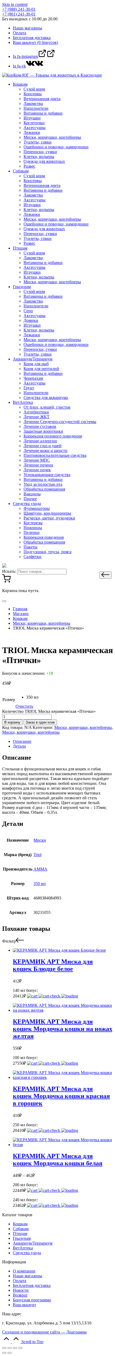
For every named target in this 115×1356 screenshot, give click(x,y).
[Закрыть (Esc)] (4, 1348)
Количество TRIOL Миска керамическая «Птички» (49, 711)
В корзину (12, 722)
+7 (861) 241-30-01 (19, 14)
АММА (40, 869)
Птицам (20, 1233)
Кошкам (20, 1224)
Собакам (21, 1228)
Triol (37, 854)
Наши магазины (27, 1276)
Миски (39, 840)
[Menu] (4, 601)
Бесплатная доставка (32, 1285)
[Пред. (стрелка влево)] (4, 1353)
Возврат (20, 1295)
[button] (105, 575)
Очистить (24, 706)
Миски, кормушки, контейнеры (83, 727)
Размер (8, 699)
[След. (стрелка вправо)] (9, 1353)
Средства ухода (27, 1252)
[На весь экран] (15, 1348)
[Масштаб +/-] (20, 1348)
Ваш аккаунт (24, 1304)
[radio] (32, 697)
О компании (24, 1271)
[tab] (63, 741)
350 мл (39, 883)
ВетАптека (23, 1248)
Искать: (9, 571)
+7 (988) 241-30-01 (19, 9)
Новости (21, 1290)
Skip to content (15, 4)
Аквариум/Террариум (32, 1243)
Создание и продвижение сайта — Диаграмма (44, 1332)
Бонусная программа (32, 1300)
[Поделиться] (9, 1348)
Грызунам (22, 1238)
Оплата (19, 1280)
